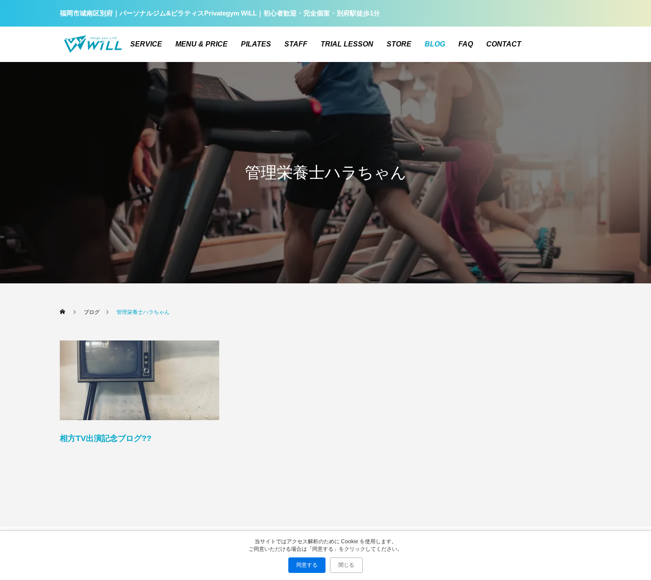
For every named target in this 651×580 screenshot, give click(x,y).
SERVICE (146, 44)
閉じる (346, 565)
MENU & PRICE (201, 44)
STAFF (295, 44)
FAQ (465, 44)
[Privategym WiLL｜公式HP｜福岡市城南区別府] (93, 44)
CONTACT (503, 44)
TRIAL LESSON (347, 44)
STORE (399, 44)
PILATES (256, 44)
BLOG (435, 44)
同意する (307, 565)
